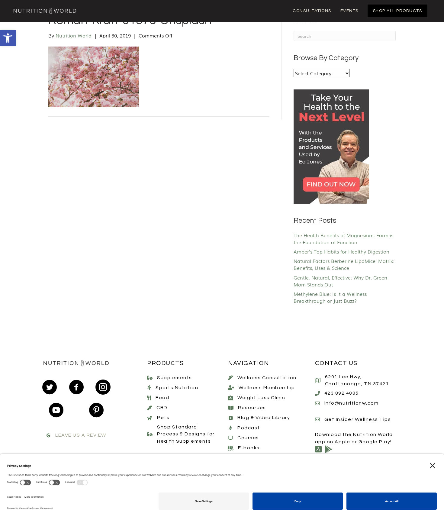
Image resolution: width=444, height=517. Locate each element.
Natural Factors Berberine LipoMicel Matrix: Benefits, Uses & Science (344, 264)
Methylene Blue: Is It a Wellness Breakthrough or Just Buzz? (330, 297)
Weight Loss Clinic (261, 397)
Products (165, 363)
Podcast (248, 427)
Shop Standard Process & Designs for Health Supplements (186, 434)
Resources (252, 407)
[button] (8, 38)
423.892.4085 (341, 393)
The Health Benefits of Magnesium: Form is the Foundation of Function (343, 238)
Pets (163, 417)
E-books (249, 447)
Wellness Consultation (267, 377)
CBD (162, 407)
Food (162, 397)
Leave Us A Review (80, 435)
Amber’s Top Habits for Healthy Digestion (341, 251)
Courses (248, 437)
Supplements (174, 377)
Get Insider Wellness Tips (357, 419)
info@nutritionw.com (351, 403)
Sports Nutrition (177, 387)
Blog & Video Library (263, 417)
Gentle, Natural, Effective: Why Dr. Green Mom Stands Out (340, 281)
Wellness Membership (267, 387)
